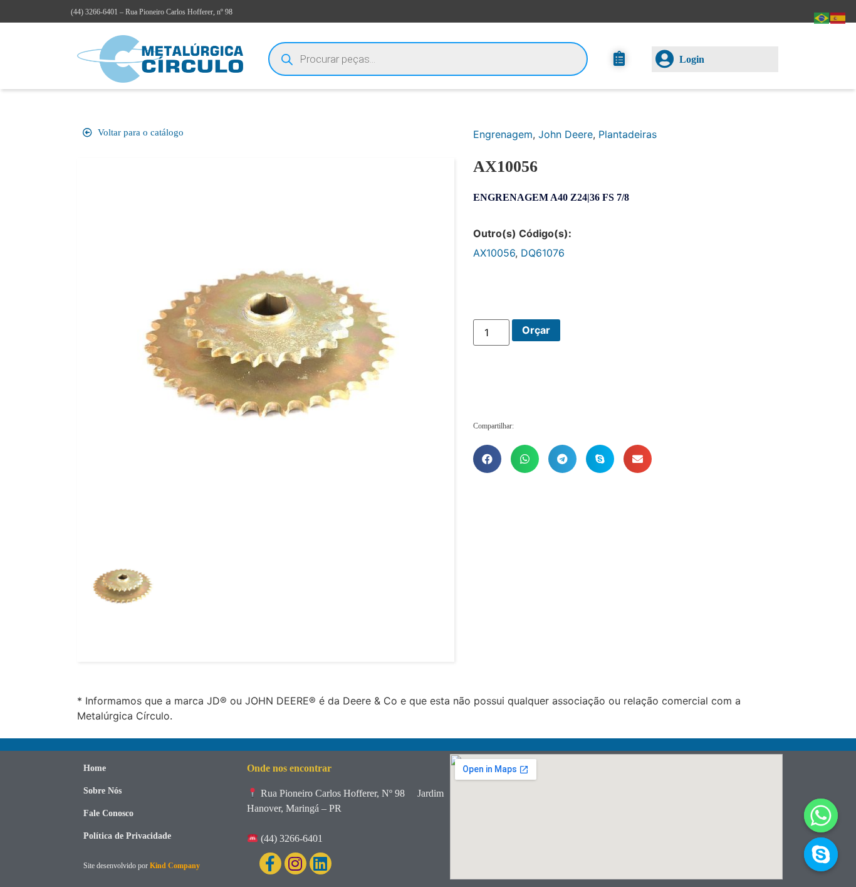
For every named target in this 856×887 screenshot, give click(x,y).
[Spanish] (838, 17)
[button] (487, 459)
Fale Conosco (108, 813)
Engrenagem (503, 134)
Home (94, 768)
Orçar (536, 330)
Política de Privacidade (127, 836)
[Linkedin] (320, 863)
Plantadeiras (627, 134)
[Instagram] (295, 863)
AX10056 (494, 253)
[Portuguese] (822, 17)
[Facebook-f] (270, 863)
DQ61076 (543, 253)
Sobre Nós (102, 790)
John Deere (565, 134)
